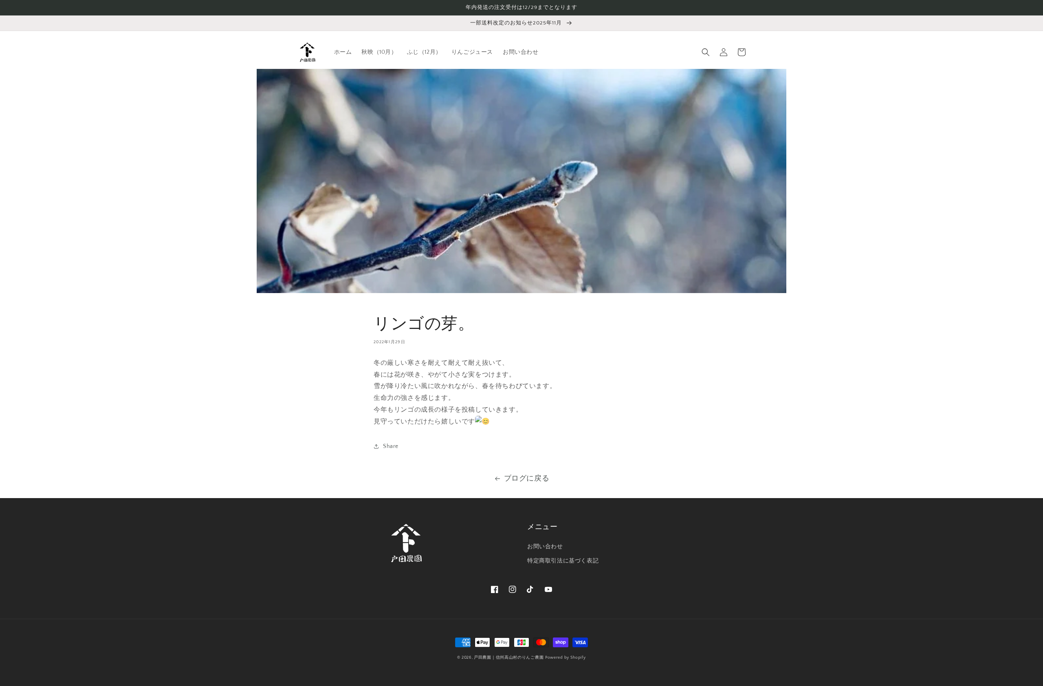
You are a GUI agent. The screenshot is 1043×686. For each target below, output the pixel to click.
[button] (706, 52)
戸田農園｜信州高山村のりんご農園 (509, 657)
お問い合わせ (545, 546)
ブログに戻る (527, 478)
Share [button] (390, 446)
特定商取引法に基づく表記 (563, 561)
